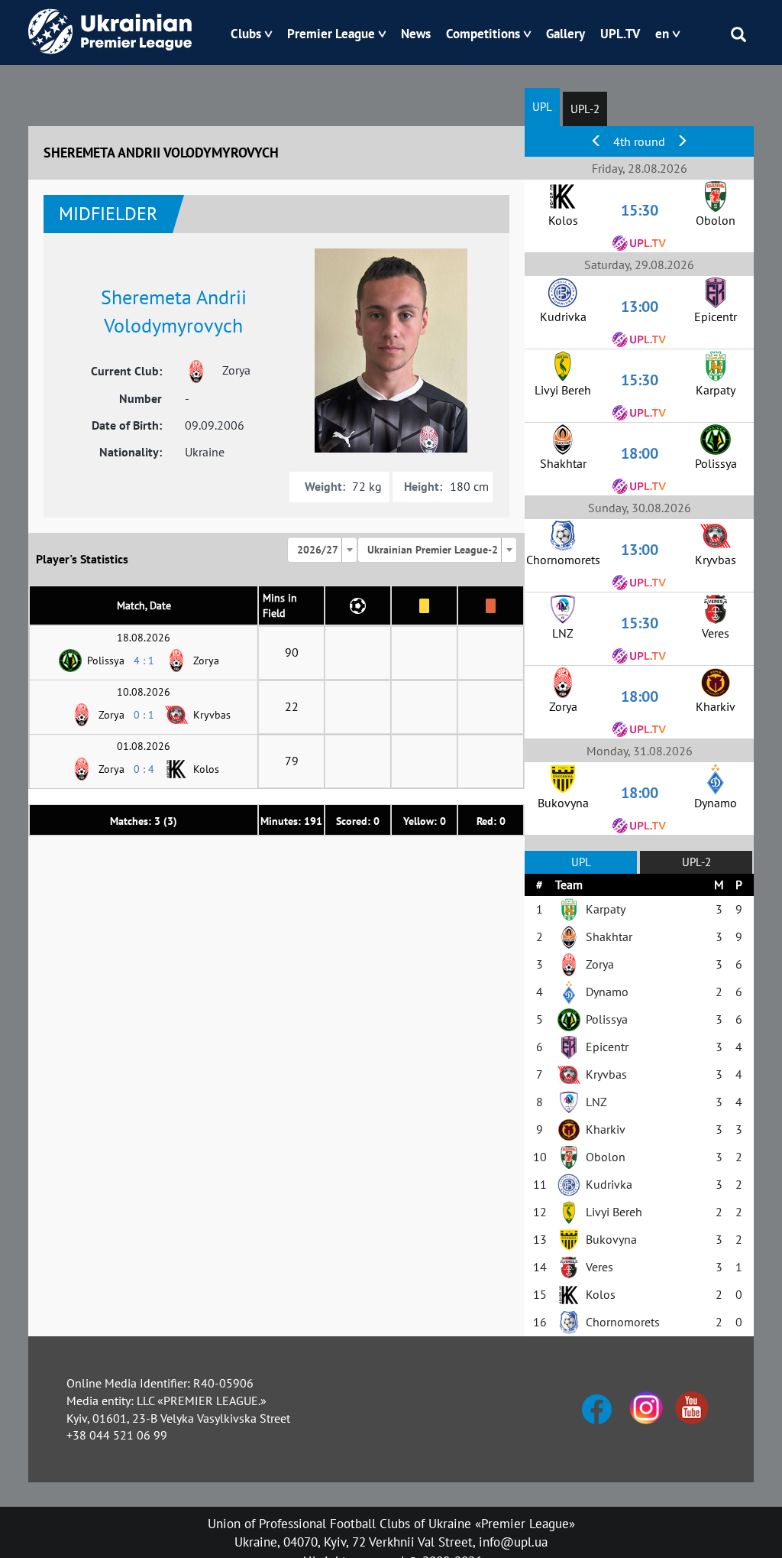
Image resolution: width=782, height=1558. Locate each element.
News (416, 33)
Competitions (483, 33)
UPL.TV (620, 33)
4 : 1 (144, 660)
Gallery (565, 33)
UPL (542, 106)
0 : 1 (144, 715)
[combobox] (322, 550)
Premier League (331, 33)
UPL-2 (584, 109)
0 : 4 (144, 769)
